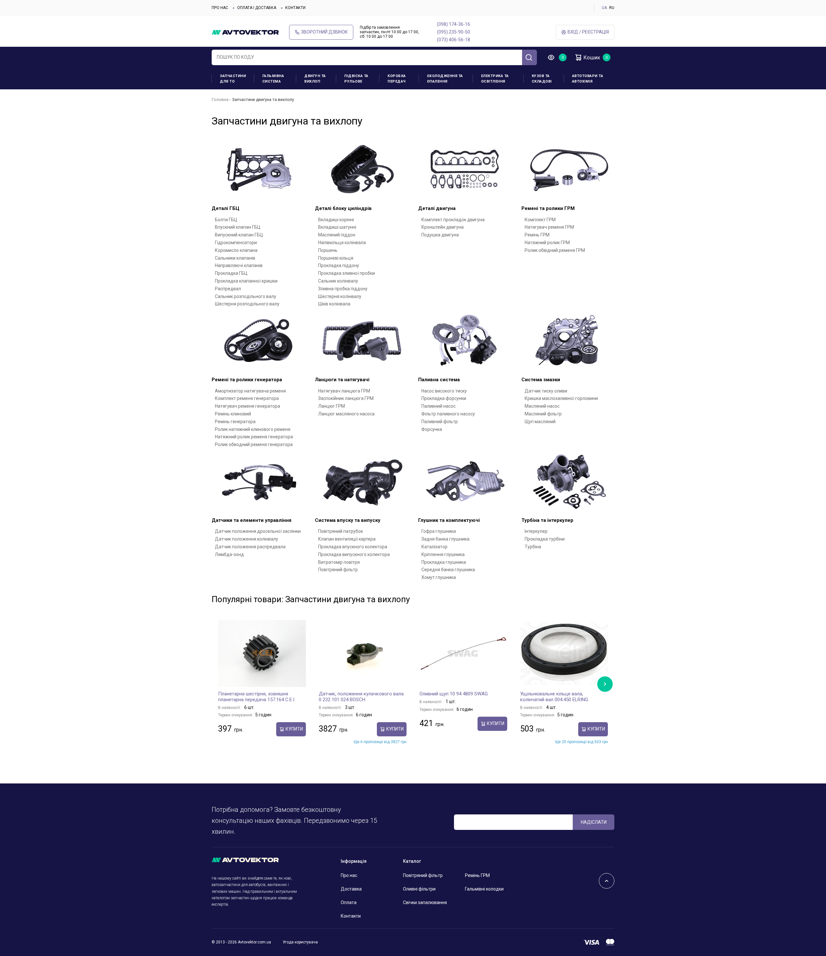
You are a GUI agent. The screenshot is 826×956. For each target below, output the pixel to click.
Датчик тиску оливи (546, 390)
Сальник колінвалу (338, 281)
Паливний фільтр (439, 421)
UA (604, 7)
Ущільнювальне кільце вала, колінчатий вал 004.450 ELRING (554, 696)
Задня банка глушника (445, 539)
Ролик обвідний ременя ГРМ (555, 250)
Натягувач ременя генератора (247, 406)
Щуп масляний (540, 421)
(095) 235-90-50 (453, 32)
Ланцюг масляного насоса (346, 413)
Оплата (349, 902)
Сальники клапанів (235, 258)
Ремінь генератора (235, 421)
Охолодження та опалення (445, 79)
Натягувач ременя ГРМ (549, 227)
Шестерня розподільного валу (247, 303)
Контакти (295, 7)
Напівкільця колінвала (342, 242)
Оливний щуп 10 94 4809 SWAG (453, 694)
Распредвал (228, 288)
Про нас (220, 7)
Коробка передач (397, 79)
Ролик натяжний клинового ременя (252, 429)
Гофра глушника (438, 531)
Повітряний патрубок (340, 531)
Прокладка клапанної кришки (246, 281)
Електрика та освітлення (495, 79)
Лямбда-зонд (229, 554)
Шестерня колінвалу (339, 296)
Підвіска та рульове (356, 79)
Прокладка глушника (443, 562)
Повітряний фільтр (338, 569)
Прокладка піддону (338, 265)
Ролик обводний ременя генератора (254, 444)
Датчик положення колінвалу (246, 539)
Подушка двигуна (440, 234)
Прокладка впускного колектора (352, 546)
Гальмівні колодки (484, 888)
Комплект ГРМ (540, 219)
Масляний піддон (336, 234)
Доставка (351, 888)
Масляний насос (542, 406)
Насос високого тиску (444, 390)
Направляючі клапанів (239, 265)
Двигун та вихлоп (315, 79)
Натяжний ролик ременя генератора (254, 436)
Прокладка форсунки (443, 398)
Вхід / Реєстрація (588, 32)
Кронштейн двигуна (442, 227)
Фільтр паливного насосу (448, 413)
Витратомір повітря (339, 562)
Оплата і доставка (256, 7)
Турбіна (533, 546)
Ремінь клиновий (233, 413)
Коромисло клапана (236, 250)
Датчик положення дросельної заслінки (258, 531)
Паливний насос (438, 406)
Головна (220, 99)
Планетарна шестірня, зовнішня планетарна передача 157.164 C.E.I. (256, 696)
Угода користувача (300, 942)
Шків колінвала (334, 303)
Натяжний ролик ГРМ (547, 242)
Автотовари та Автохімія (587, 79)
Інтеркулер (536, 531)
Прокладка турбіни (545, 539)
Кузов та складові (542, 79)
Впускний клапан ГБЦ (237, 227)
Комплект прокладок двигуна (453, 219)
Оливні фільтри (419, 888)
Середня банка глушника (448, 569)
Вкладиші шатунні (337, 227)
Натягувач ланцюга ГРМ (344, 390)
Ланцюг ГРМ (331, 406)
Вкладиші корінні (336, 219)
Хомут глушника (438, 577)
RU (611, 7)
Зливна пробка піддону (343, 288)
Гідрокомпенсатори (236, 242)
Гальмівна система (273, 79)
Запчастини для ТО (233, 79)
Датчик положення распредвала (250, 546)
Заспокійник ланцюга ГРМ (346, 398)
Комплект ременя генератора (247, 398)
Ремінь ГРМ (537, 234)
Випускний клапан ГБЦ (239, 234)
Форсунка (431, 429)
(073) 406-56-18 (453, 39)
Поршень (327, 250)
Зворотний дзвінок (324, 32)
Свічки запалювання (425, 902)
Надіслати (594, 822)
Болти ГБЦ (226, 219)
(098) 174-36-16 (453, 24)
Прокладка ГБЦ (231, 273)
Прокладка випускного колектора (354, 554)
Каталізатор (434, 546)
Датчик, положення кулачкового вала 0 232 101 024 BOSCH (361, 696)
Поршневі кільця (335, 258)
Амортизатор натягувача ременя (250, 390)
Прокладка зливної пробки (346, 273)
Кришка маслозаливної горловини (561, 398)
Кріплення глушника (443, 554)
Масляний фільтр (543, 413)
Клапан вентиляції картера (347, 539)
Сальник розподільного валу (245, 296)
